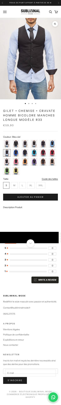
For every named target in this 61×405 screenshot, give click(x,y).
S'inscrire (15, 380)
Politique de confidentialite (16, 334)
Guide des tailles (50, 179)
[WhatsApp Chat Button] (53, 397)
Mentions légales (11, 329)
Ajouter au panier (30, 197)
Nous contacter (10, 345)
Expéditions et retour (13, 339)
